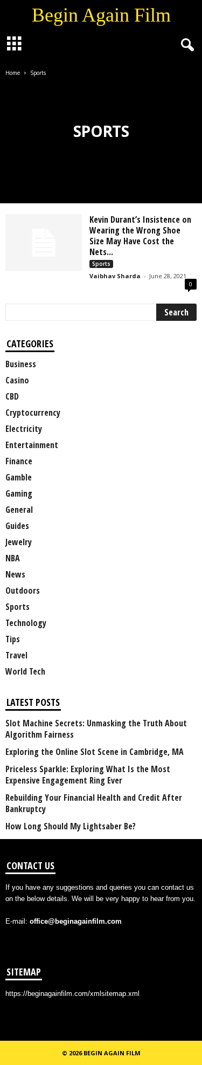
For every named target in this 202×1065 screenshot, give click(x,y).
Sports (101, 263)
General (19, 510)
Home (12, 73)
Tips (12, 639)
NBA (12, 558)
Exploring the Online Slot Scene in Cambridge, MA (94, 752)
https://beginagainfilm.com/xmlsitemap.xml (72, 994)
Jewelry (18, 542)
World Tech (25, 671)
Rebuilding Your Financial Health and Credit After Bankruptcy (93, 803)
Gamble (18, 477)
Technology (25, 623)
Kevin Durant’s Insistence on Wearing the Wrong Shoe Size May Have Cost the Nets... (140, 236)
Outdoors (22, 590)
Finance (18, 461)
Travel (16, 655)
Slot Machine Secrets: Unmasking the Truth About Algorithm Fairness (96, 729)
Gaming (18, 493)
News (15, 574)
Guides (17, 526)
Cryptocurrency (32, 412)
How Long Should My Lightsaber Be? (70, 826)
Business (20, 364)
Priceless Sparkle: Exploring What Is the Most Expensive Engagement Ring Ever (87, 775)
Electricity (23, 429)
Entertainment (31, 445)
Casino (17, 380)
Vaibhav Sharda (115, 276)
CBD (12, 396)
